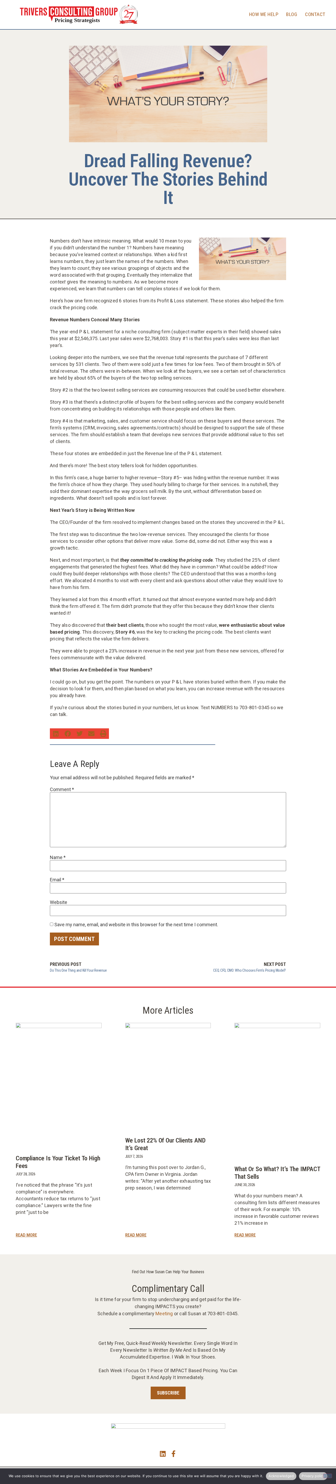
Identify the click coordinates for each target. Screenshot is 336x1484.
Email (57, 879)
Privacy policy (313, 1476)
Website (58, 902)
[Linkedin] (162, 1453)
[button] (56, 733)
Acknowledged (281, 1476)
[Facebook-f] (173, 1453)
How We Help (264, 14)
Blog (291, 14)
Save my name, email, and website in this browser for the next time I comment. (136, 924)
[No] (327, 1476)
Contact (315, 14)
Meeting (164, 1313)
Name (58, 857)
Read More (26, 1235)
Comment (62, 789)
